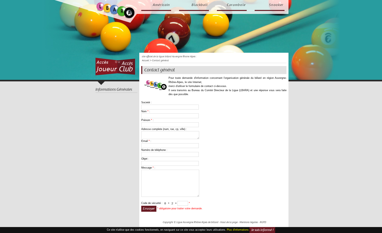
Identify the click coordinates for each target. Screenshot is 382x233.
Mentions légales (249, 222)
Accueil (145, 60)
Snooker (276, 5)
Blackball (200, 5)
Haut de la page (229, 222)
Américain (161, 5)
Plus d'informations (238, 229)
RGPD (263, 222)
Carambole (236, 5)
